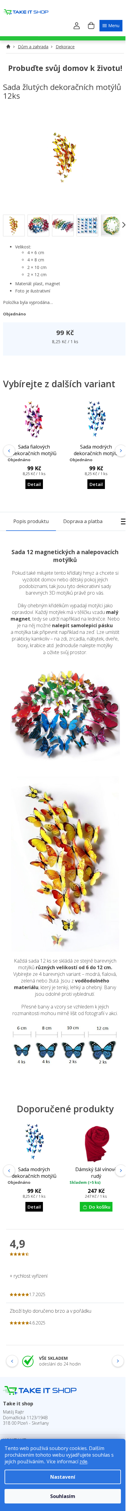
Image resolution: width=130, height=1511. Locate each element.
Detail (34, 484)
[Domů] (10, 46)
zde (83, 1461)
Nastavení (62, 1477)
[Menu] (110, 25)
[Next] (121, 451)
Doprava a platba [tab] (82, 521)
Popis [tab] (31, 521)
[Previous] (9, 451)
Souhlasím (62, 1496)
